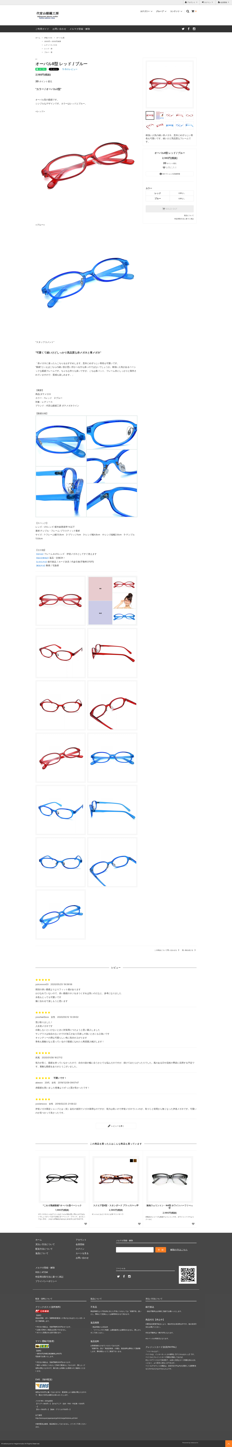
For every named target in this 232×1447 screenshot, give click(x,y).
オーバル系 (60, 38)
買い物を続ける (188, 950)
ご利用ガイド (42, 28)
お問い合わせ (59, 28)
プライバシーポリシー (46, 1281)
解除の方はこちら (179, 1249)
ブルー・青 (48, 52)
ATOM (45, 1272)
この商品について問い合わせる (165, 950)
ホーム (37, 38)
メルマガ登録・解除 (80, 28)
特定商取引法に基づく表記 (184, 219)
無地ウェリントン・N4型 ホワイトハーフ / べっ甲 (169, 1207)
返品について (189, 215)
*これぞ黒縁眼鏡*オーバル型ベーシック (62, 1205)
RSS (37, 1272)
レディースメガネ (50, 45)
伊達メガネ (48, 38)
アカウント (191, 2)
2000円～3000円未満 (52, 41)
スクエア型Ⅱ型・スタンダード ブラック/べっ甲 (116, 1205)
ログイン (207, 2)
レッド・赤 (48, 49)
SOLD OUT (171, 209)
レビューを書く (117, 1126)
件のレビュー (69, 69)
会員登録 (223, 2)
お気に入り (171, 167)
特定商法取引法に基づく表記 (49, 1276)
